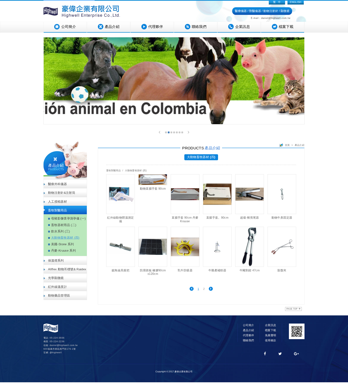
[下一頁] (211, 289)
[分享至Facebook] (265, 354)
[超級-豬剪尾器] (249, 194)
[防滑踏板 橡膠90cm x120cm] (152, 247)
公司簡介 (68, 27)
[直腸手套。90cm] (217, 194)
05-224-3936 (57, 338)
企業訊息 (242, 27)
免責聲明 (270, 335)
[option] (174, 80)
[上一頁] (192, 289)
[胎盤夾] (282, 247)
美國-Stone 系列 (62, 244)
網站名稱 (82, 11)
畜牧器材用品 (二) (63, 225)
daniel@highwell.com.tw (64, 345)
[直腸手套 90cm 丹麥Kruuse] (185, 194)
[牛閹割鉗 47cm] (249, 247)
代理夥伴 (155, 27)
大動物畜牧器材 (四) (65, 237)
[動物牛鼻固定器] (282, 194)
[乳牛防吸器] (185, 247)
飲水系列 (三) (60, 231)
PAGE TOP (292, 309)
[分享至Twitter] (280, 354)
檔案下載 (286, 27)
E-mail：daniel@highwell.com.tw (270, 18)
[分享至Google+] (296, 354)
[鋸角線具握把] (120, 247)
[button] (159, 132)
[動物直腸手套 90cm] (152, 179)
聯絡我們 (199, 27)
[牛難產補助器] (217, 247)
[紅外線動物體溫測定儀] (120, 194)
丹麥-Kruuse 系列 (63, 250)
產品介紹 (112, 27)
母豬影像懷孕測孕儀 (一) (68, 218)
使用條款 (270, 340)
